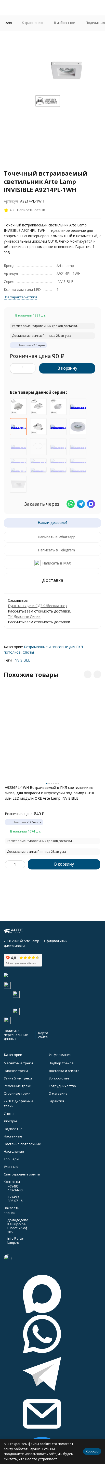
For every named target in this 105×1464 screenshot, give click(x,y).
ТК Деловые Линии (24, 616)
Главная (10, 23)
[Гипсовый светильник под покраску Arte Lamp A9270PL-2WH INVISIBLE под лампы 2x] (38, 470)
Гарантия (56, 1101)
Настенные (13, 1136)
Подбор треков (61, 1063)
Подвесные (13, 1128)
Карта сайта (43, 1034)
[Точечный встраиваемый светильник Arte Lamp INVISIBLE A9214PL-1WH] (18, 427)
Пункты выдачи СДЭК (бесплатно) (37, 605)
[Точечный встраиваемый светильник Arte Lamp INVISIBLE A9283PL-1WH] (38, 406)
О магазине (58, 1093)
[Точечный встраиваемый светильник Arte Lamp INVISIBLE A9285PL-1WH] (78, 447)
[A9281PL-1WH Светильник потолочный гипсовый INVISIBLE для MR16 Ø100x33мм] (18, 447)
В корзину (67, 368)
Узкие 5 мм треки (18, 1078)
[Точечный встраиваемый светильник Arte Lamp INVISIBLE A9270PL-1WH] (78, 461)
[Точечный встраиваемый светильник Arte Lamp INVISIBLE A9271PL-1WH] (18, 470)
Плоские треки (16, 1070)
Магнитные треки (18, 1063)
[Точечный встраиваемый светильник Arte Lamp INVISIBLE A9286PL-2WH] (38, 461)
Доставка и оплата (64, 1070)
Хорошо (92, 1451)
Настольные (14, 1151)
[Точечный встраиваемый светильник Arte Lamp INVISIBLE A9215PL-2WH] (58, 447)
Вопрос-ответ (60, 1078)
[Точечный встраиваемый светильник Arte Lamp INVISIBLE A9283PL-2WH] (18, 461)
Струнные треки (17, 1093)
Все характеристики (20, 297)
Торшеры (11, 1159)
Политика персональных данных (16, 1034)
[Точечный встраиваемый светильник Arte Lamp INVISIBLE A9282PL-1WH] (78, 407)
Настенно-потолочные (22, 1144)
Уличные (11, 1166)
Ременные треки (17, 1086)
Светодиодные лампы (22, 1174)
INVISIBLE (22, 660)
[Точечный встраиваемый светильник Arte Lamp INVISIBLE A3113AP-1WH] (58, 461)
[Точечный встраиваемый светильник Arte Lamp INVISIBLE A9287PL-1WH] (58, 406)
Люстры (10, 1121)
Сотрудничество (62, 1086)
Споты (28, 652)
